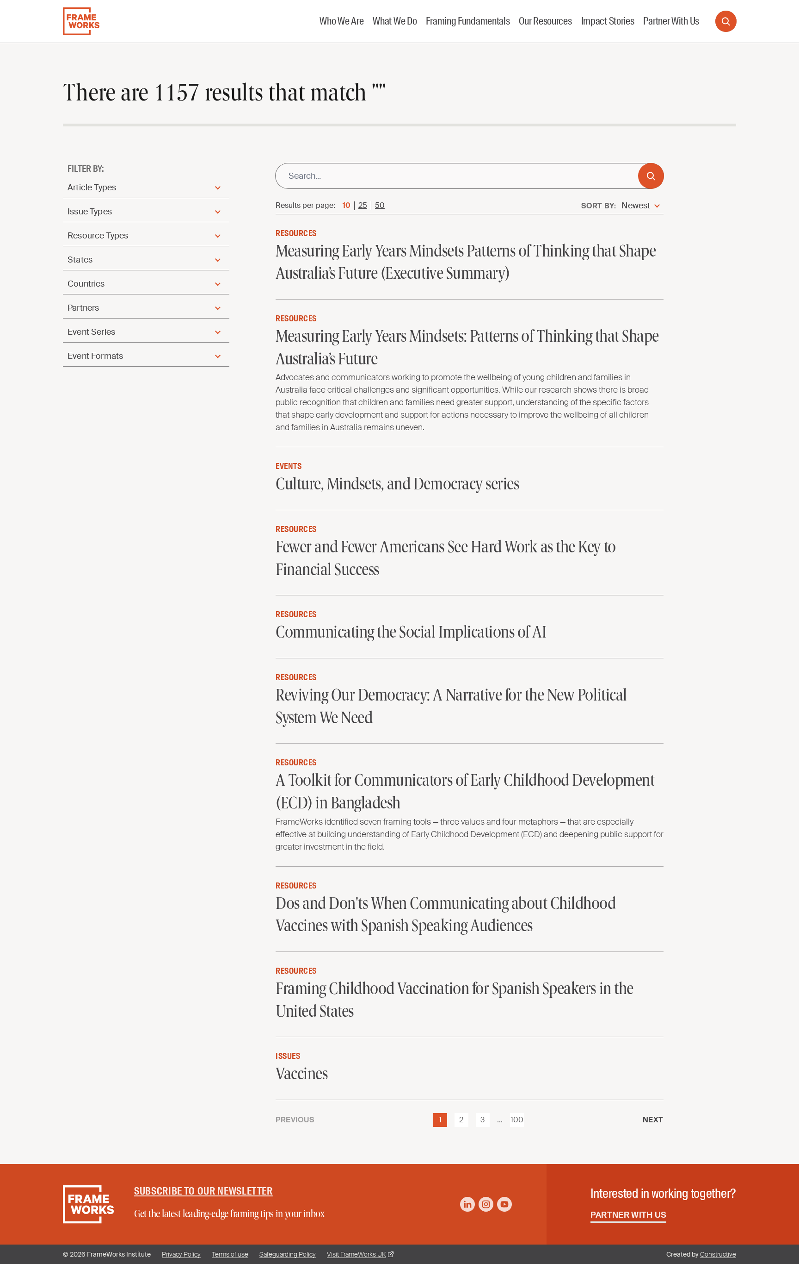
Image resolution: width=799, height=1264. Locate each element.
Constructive (718, 1254)
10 (346, 205)
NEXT (653, 1120)
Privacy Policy (181, 1254)
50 (380, 205)
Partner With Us (628, 1214)
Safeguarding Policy (287, 1254)
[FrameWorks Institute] (81, 21)
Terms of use (230, 1254)
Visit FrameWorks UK (356, 1254)
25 (362, 205)
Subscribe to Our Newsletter (203, 1191)
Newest (635, 205)
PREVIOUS (295, 1120)
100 (516, 1120)
